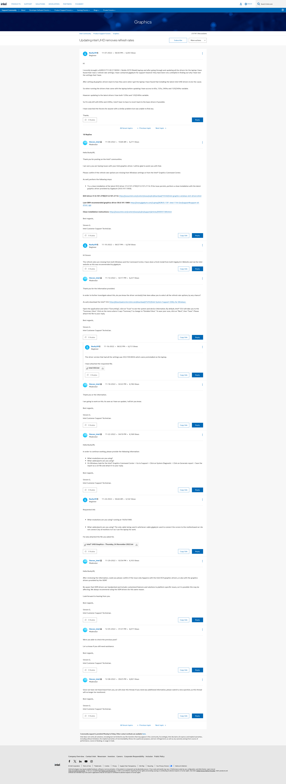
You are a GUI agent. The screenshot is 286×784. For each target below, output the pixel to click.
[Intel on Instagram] (91, 761)
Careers (120, 756)
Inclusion (149, 756)
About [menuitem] (23, 10)
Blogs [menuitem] (96, 10)
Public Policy (159, 756)
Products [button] (16, 4)
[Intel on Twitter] (75, 761)
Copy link (183, 235)
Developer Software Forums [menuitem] (39, 10)
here (144, 734)
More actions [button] (196, 40)
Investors (111, 756)
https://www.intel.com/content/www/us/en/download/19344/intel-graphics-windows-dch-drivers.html (160, 196)
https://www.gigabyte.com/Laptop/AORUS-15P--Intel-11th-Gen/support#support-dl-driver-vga (141, 203)
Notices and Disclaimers (108, 771)
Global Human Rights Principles (205, 771)
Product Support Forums (102, 33)
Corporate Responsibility (134, 756)
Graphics (116, 33)
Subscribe (178, 40)
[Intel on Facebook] (69, 761)
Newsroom (102, 756)
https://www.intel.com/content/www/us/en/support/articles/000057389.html (141, 211)
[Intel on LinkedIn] (80, 761)
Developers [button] (54, 4)
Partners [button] (67, 4)
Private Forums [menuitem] (108, 10)
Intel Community (85, 33)
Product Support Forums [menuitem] (63, 10)
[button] (202, 53)
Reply (197, 119)
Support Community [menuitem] (9, 10)
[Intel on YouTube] (86, 761)
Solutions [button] (40, 4)
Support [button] (28, 4)
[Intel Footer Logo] (57, 764)
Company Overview (76, 756)
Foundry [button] (79, 4)
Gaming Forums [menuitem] (82, 10)
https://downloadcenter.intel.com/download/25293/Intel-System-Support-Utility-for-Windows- (147, 302)
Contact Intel (91, 756)
